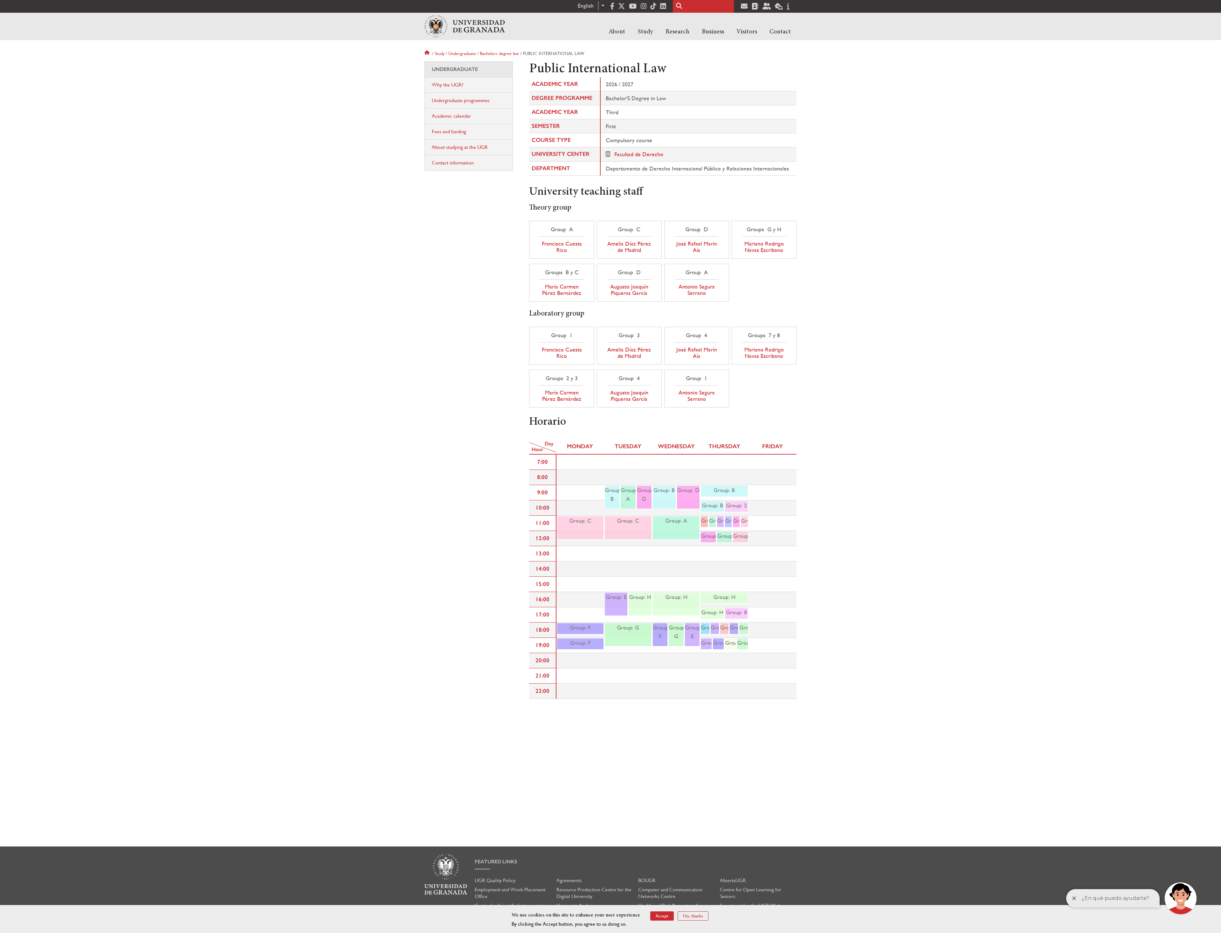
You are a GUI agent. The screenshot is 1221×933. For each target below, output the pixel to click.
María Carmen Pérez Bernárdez (561, 289)
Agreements (569, 880)
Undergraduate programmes (461, 100)
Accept (662, 915)
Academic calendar (451, 116)
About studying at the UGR (460, 147)
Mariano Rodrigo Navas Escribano (764, 246)
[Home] (464, 26)
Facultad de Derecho (638, 154)
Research (677, 32)
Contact (780, 32)
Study (645, 32)
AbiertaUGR (733, 880)
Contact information (453, 163)
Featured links (496, 862)
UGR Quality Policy (495, 880)
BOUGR (647, 880)
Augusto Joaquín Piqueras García (629, 289)
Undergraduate (462, 53)
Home (427, 53)
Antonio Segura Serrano (697, 289)
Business (713, 32)
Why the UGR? (447, 85)
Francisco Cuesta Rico (562, 246)
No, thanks (693, 915)
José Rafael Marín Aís (696, 246)
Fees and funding (449, 132)
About (617, 32)
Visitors (746, 32)
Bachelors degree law (499, 53)
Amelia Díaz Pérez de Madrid (629, 246)
